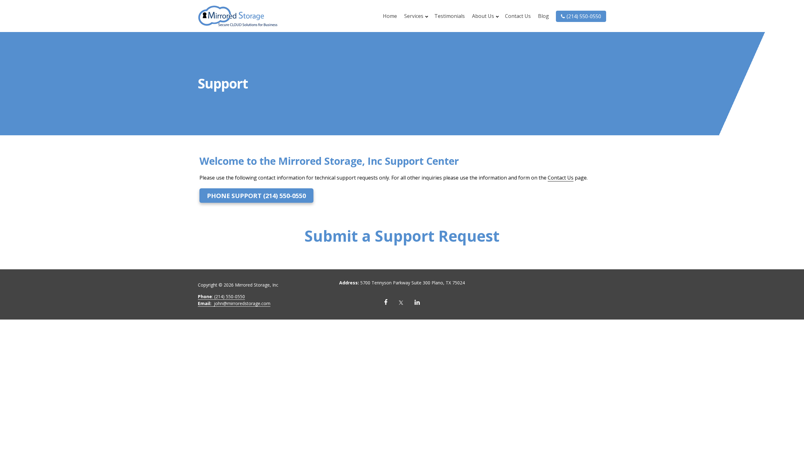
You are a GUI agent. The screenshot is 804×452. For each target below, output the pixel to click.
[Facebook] (386, 302)
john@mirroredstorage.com (234, 303)
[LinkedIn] (417, 302)
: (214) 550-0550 (221, 296)
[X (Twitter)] (401, 302)
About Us (483, 16)
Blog (543, 16)
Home (390, 16)
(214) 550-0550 (584, 16)
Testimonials (449, 16)
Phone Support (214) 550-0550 (256, 195)
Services (413, 16)
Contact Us (518, 16)
